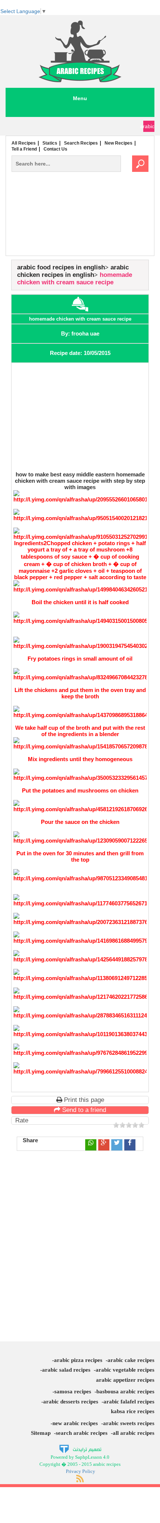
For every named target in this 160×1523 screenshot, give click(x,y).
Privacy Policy (80, 1471)
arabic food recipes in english (61, 267)
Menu (80, 98)
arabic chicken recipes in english (73, 271)
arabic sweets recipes (128, 1423)
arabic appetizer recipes (125, 1380)
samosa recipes (72, 1391)
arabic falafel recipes (128, 1402)
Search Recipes (81, 143)
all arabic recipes (133, 1433)
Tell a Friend (24, 149)
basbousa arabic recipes (125, 1391)
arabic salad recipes (66, 1370)
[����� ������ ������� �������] (80, 1449)
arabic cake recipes (131, 1360)
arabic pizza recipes (78, 1360)
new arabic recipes (75, 1423)
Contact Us (55, 149)
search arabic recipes (82, 1433)
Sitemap (41, 1433)
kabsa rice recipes (132, 1411)
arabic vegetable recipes (125, 1370)
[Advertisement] (80, 229)
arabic (148, 126)
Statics (49, 143)
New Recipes (118, 143)
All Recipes (24, 143)
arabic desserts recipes (70, 1402)
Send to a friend (83, 1109)
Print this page (83, 1099)
